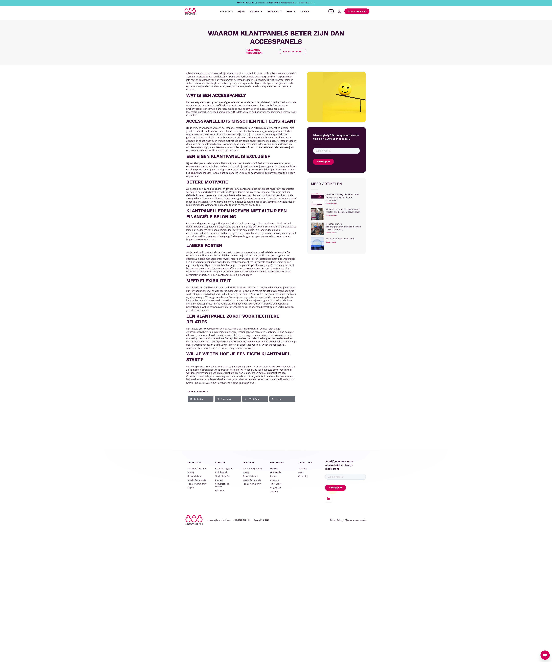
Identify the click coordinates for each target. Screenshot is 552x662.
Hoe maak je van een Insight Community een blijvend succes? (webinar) (343, 226)
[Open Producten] (233, 11)
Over (289, 11)
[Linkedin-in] (328, 498)
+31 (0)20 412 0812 (242, 520)
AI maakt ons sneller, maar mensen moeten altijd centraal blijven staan (343, 210)
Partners (254, 11)
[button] (200, 399)
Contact (305, 11)
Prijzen (241, 11)
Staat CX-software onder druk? (341, 238)
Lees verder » (331, 203)
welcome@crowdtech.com (219, 520)
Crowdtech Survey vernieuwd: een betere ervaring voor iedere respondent (342, 197)
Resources (273, 11)
